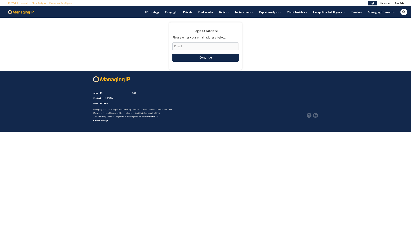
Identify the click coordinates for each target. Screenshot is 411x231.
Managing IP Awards (381, 12)
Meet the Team (100, 103)
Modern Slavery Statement (146, 116)
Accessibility (99, 116)
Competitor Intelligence (60, 3)
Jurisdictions (243, 12)
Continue (205, 57)
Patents (187, 12)
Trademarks (205, 12)
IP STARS (13, 3)
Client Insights (39, 3)
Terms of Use (112, 116)
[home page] (21, 12)
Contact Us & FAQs (103, 98)
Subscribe (385, 3)
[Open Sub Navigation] (228, 12)
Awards (24, 3)
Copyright (171, 12)
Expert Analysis (269, 12)
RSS (134, 93)
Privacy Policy (126, 116)
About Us (97, 93)
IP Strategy (152, 12)
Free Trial (400, 3)
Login (372, 3)
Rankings (356, 12)
